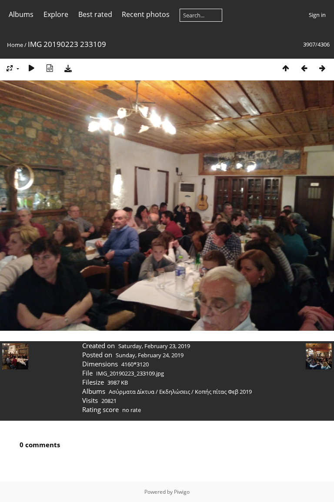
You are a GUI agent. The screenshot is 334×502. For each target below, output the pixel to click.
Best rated (95, 14)
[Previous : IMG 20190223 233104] (304, 68)
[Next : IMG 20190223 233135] (322, 68)
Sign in (317, 15)
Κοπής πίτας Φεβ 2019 (223, 392)
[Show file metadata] (49, 68)
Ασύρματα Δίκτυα (131, 392)
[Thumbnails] (286, 68)
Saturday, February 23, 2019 (154, 346)
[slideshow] (31, 68)
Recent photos (146, 14)
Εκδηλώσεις (174, 392)
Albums (21, 14)
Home (15, 45)
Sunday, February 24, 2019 (150, 355)
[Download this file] (68, 68)
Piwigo (182, 491)
